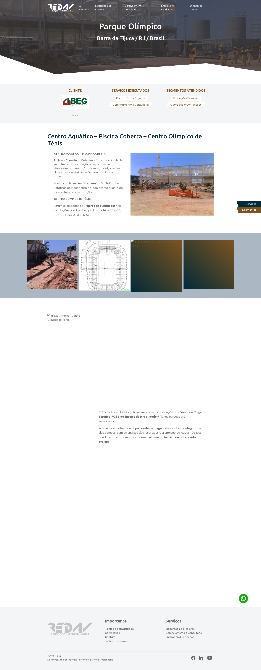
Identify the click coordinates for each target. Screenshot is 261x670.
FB (193, 658)
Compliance (112, 633)
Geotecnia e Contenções (185, 104)
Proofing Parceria (77, 659)
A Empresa (84, 7)
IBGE (75, 114)
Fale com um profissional (130, 580)
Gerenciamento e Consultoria (135, 7)
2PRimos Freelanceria (101, 659)
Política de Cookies (116, 641)
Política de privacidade (119, 628)
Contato (110, 637)
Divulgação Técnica (196, 7)
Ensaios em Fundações (167, 7)
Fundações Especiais (185, 98)
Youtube (209, 658)
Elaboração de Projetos (103, 7)
